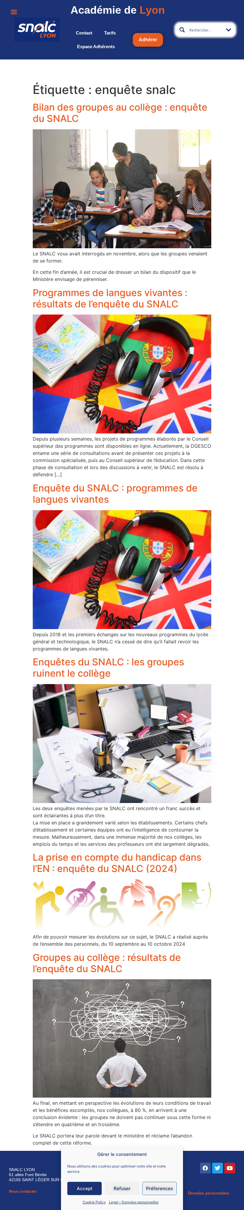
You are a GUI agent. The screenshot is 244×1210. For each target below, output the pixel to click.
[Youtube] (229, 1168)
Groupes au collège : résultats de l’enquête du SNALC (107, 963)
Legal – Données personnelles (134, 1202)
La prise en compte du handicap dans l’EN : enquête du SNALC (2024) (117, 862)
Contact (84, 32)
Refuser (122, 1188)
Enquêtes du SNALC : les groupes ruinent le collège (108, 667)
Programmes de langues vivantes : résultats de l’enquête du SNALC (110, 298)
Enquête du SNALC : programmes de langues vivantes (115, 493)
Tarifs (110, 32)
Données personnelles (208, 1193)
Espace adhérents (96, 46)
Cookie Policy (94, 1202)
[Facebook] (205, 1168)
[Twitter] (217, 1168)
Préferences (159, 1188)
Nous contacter (23, 1191)
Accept (85, 1188)
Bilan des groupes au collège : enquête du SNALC (120, 112)
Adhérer (148, 39)
